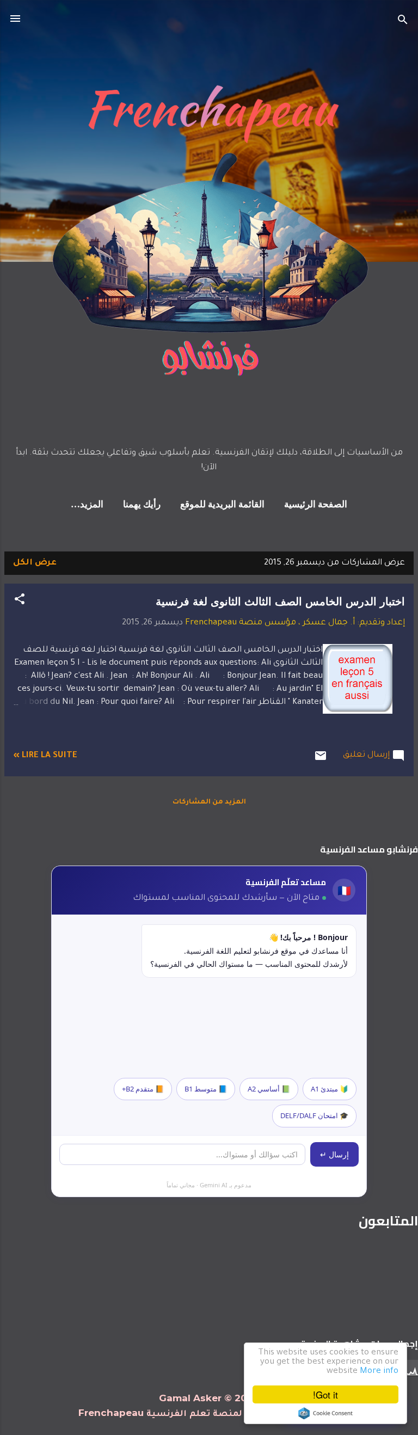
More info (379, 1371)
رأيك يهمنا (142, 505)
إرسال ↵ (334, 1154)
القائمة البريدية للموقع (222, 505)
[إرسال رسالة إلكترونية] (320, 760)
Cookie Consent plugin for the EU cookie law (325, 1413)
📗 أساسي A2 (269, 1089)
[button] (19, 601)
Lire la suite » (45, 756)
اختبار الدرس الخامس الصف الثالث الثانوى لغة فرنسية (280, 602)
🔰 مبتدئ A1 (329, 1089)
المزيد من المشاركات (209, 802)
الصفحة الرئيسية (315, 505)
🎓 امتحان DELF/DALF (314, 1115)
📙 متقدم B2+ (143, 1089)
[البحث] (402, 22)
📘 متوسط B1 (206, 1089)
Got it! (325, 1394)
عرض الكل (35, 563)
